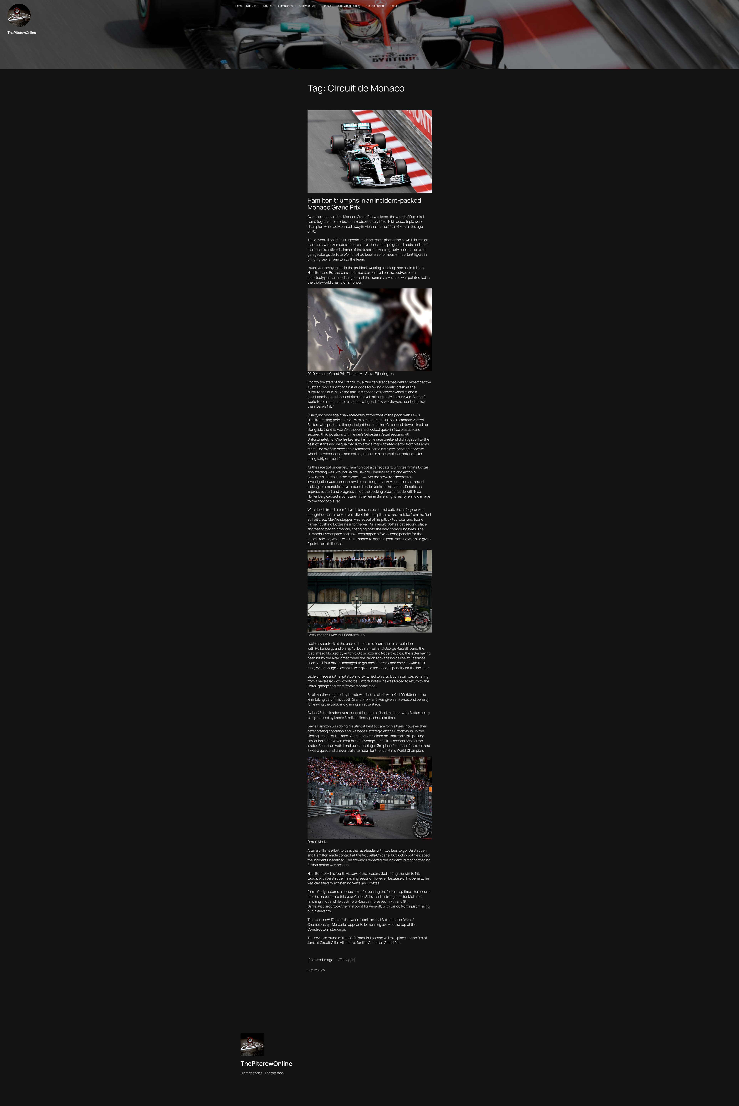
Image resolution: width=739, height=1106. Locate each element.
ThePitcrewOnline (22, 32)
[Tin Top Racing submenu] (385, 6)
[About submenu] (398, 6)
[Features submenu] (273, 6)
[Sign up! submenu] (257, 6)
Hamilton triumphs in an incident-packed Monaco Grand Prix (364, 204)
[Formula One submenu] (295, 6)
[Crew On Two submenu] (317, 6)
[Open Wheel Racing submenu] (362, 6)
